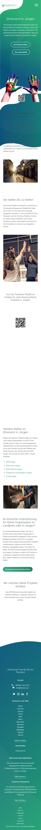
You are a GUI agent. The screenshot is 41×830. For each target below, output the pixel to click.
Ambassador (20, 813)
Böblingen (20, 730)
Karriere (20, 816)
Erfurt (20, 714)
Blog (20, 808)
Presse (20, 818)
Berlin (20, 706)
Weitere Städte (19, 740)
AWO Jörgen (10, 462)
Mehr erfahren (20, 776)
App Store (20, 311)
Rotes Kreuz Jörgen (13, 466)
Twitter (14, 694)
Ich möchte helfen (20, 45)
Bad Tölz (20, 709)
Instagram (18, 694)
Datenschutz (20, 823)
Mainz (20, 719)
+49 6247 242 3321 (22, 685)
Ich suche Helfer (21, 52)
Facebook (27, 694)
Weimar (20, 732)
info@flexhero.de (22, 688)
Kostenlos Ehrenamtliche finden (17, 569)
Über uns (20, 810)
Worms (20, 735)
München (20, 724)
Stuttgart (20, 727)
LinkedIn (22, 694)
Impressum (20, 821)
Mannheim (20, 722)
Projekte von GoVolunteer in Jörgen (19, 473)
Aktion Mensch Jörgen (14, 469)
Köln (20, 717)
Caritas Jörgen (11, 476)
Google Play (20, 306)
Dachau (20, 711)
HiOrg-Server (20, 751)
